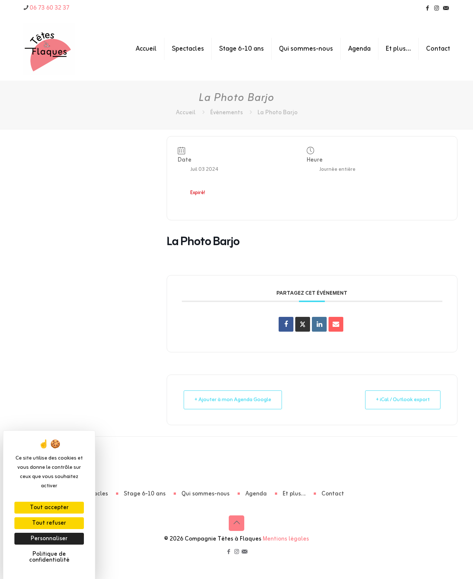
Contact (332, 494)
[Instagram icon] (436, 8)
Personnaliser (49, 539)
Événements (226, 113)
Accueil (185, 113)
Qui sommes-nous (205, 494)
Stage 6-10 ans (145, 494)
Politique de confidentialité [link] (49, 557)
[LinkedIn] (319, 324)
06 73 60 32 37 (49, 8)
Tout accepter (49, 507)
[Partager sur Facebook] (286, 324)
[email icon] (446, 8)
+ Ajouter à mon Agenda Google (232, 399)
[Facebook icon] (427, 8)
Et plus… (294, 494)
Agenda (256, 494)
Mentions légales (286, 539)
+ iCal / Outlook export (403, 399)
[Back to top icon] (236, 523)
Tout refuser (49, 523)
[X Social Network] (302, 324)
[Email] (336, 324)
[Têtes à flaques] (49, 48)
